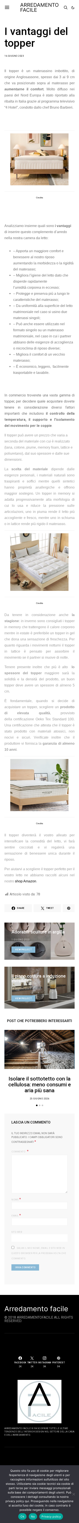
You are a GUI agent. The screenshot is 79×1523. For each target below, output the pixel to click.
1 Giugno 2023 (20, 939)
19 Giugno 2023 (21, 988)
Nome (16, 1199)
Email (16, 1215)
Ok (22, 1516)
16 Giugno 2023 (14, 56)
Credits (39, 197)
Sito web (16, 1232)
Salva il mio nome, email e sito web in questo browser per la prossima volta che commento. (38, 1253)
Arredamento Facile (39, 7)
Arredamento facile (36, 1308)
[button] (73, 7)
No (33, 1516)
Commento (18, 1151)
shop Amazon (25, 881)
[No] (73, 1494)
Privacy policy (51, 1516)
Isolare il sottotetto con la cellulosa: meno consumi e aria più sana (39, 1085)
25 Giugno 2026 (39, 1098)
